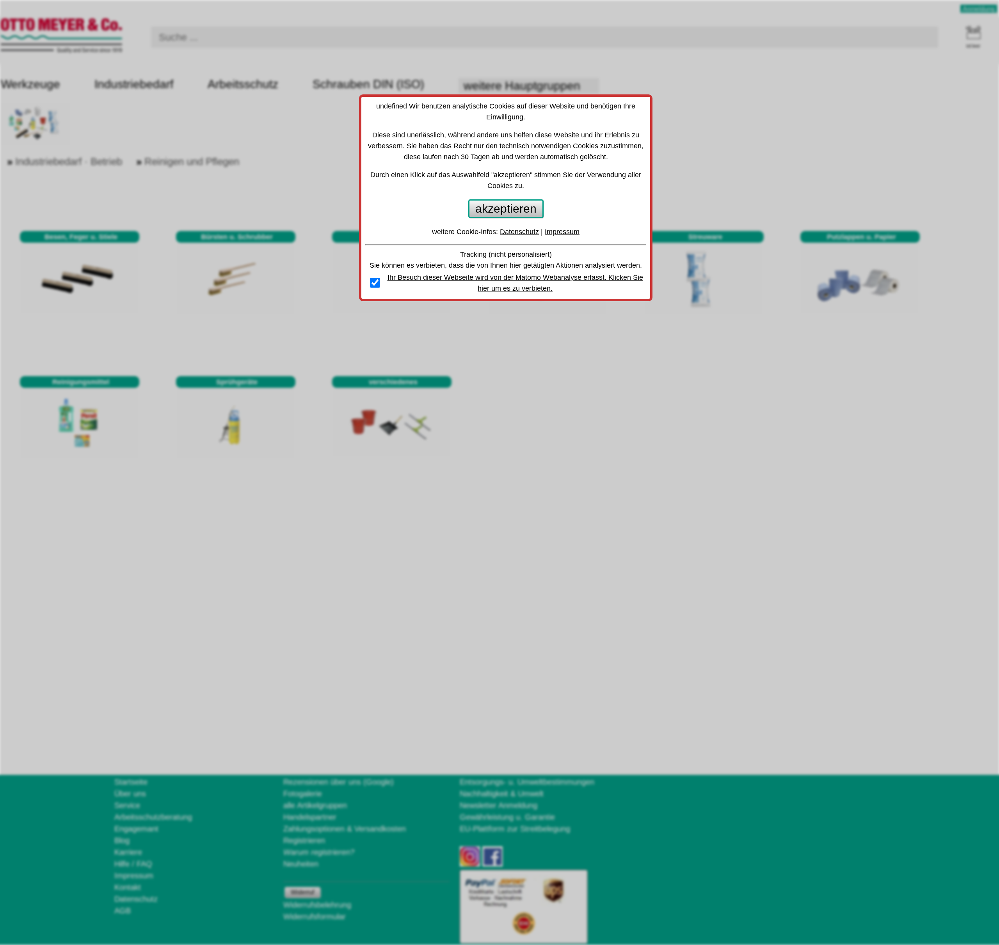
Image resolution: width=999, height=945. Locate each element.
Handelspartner (309, 817)
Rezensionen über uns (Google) (338, 782)
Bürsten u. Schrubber (237, 237)
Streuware (705, 237)
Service (127, 805)
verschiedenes (393, 382)
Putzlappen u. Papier (861, 237)
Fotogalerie (302, 793)
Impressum (133, 875)
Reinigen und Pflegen (191, 161)
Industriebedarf (133, 84)
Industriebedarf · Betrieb (68, 161)
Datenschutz (136, 899)
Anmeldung (978, 8)
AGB (122, 910)
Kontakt (127, 887)
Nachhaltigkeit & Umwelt (502, 793)
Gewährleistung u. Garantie (507, 817)
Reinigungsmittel (80, 382)
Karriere (128, 852)
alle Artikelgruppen (315, 805)
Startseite (131, 782)
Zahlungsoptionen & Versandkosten (344, 828)
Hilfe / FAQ (133, 864)
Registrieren (304, 840)
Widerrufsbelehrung (317, 905)
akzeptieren (506, 208)
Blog (122, 840)
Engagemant (136, 828)
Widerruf (302, 892)
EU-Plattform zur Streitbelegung (515, 828)
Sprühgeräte (237, 382)
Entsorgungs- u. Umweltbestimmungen (527, 782)
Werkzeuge (30, 84)
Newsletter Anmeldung (498, 805)
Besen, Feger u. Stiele (80, 237)
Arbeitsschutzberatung (153, 817)
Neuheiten (300, 864)
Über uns (130, 793)
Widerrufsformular (314, 916)
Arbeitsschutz (243, 84)
